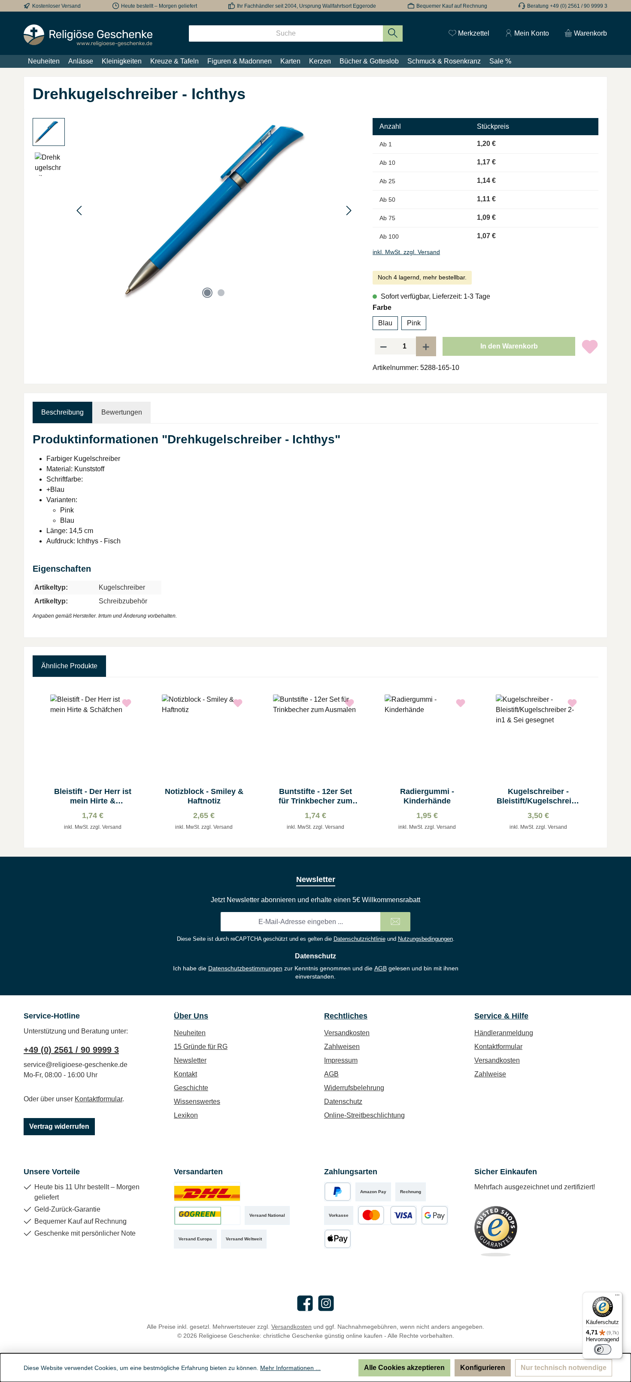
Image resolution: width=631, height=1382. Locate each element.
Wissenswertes (197, 1101)
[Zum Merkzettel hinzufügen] (589, 346)
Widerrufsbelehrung (354, 1087)
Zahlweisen (342, 1046)
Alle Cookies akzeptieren (404, 1367)
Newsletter (190, 1060)
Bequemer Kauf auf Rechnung (451, 6)
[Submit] (395, 921)
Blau (385, 323)
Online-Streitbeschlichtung (364, 1115)
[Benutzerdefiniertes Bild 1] (207, 1191)
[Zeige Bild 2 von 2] (221, 292)
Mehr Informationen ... (290, 1367)
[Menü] (617, 1297)
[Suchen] (393, 33)
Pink (414, 323)
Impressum (341, 1060)
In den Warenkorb (509, 346)
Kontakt (185, 1074)
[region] (194, 210)
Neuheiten (190, 1032)
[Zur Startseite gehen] (88, 35)
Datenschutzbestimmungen (245, 968)
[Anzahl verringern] (383, 346)
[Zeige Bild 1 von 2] (207, 292)
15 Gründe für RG (201, 1046)
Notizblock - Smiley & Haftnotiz (204, 796)
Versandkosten (347, 1032)
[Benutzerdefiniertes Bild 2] (207, 1215)
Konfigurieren (482, 1367)
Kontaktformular (98, 1099)
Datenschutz (343, 1101)
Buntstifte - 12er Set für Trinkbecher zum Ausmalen (315, 796)
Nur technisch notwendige (564, 1367)
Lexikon (186, 1115)
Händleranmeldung (503, 1032)
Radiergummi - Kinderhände (427, 796)
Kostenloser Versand (56, 6)
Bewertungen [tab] (121, 412)
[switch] (602, 1349)
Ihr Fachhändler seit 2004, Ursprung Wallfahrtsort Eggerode (306, 6)
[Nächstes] (348, 210)
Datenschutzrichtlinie (359, 939)
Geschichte (191, 1087)
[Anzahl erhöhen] (426, 346)
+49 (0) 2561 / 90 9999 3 (71, 1050)
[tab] (62, 412)
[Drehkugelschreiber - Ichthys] (214, 210)
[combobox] (285, 33)
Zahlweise (490, 1074)
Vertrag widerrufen (59, 1126)
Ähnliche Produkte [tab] (69, 666)
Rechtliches (345, 1016)
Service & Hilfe (501, 1016)
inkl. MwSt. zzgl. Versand (406, 252)
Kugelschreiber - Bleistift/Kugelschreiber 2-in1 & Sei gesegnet (538, 796)
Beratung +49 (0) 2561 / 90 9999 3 (567, 6)
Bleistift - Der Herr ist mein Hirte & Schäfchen (92, 796)
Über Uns (191, 1016)
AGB (380, 968)
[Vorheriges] (79, 210)
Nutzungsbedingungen (425, 939)
